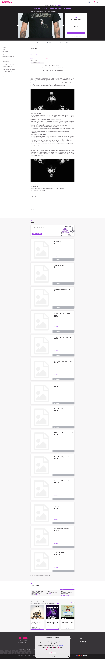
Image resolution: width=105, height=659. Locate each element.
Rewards (3, 49)
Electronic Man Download (7, 54)
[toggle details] (43, 629)
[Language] (89, 2)
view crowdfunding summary (76, 36)
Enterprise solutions (83, 642)
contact (36, 54)
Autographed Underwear (7, 71)
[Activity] (94, 2)
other (46, 58)
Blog (69, 641)
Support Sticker (6, 53)
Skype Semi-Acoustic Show (8, 67)
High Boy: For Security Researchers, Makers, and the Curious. (52, 624)
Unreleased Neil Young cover (8, 59)
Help (57, 586)
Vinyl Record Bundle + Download (9, 69)
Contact (70, 638)
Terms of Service (27, 655)
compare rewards (37, 233)
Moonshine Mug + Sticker (62, 409)
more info (32, 54)
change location (58, 5)
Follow (76, 32)
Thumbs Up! (5, 51)
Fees (81, 638)
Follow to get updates (65, 595)
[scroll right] (63, 25)
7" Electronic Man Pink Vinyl (8, 58)
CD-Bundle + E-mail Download (8, 64)
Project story (4, 47)
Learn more (38, 594)
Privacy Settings (34, 655)
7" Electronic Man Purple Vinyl (8, 56)
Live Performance (6, 72)
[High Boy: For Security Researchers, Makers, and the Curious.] (52, 612)
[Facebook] (18, 642)
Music (32, 58)
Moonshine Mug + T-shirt (7, 66)
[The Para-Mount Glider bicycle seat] (67, 612)
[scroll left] (18, 25)
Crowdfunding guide (63, 586)
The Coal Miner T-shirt (7, 61)
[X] (20, 642)
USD (84, 2)
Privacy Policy (20, 655)
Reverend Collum (35, 53)
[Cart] (92, 2)
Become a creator (83, 641)
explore (57, 603)
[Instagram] (23, 642)
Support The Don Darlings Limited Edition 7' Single (51, 8)
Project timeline (5, 76)
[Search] (46, 2)
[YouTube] (22, 642)
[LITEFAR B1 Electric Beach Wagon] (37, 612)
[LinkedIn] (25, 642)
